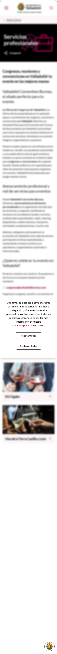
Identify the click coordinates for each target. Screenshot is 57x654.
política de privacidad (23, 325)
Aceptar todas (28, 335)
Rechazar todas (28, 346)
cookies (41, 325)
